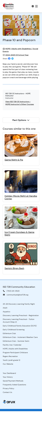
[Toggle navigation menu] (36, 6)
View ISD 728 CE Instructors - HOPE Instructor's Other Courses (19, 103)
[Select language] (32, 6)
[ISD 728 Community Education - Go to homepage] (10, 6)
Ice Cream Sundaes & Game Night (19, 233)
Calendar (18, 345)
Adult (5, 308)
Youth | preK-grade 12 (11, 360)
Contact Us (7, 392)
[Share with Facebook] (9, 58)
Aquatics (6, 311)
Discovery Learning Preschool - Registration (21, 315)
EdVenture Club (9, 333)
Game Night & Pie (14, 159)
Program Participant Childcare (15, 352)
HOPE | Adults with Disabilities (15, 349)
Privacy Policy (8, 388)
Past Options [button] (19, 120)
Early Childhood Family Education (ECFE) (20, 326)
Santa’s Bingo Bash (14, 268)
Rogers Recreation (10, 356)
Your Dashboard (9, 373)
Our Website (8, 364)
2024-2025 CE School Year (17, 55)
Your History (8, 377)
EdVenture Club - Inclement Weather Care (20, 337)
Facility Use (7, 345)
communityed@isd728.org (17, 295)
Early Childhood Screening (14, 329)
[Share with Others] (12, 58)
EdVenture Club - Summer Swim (16, 341)
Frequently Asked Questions (14, 384)
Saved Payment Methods (13, 381)
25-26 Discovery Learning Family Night (19, 304)
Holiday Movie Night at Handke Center (21, 197)
